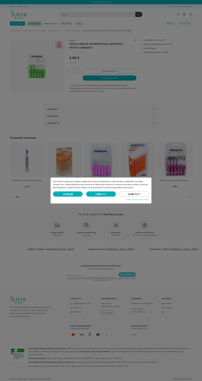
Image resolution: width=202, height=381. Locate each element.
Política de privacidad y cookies (138, 199)
